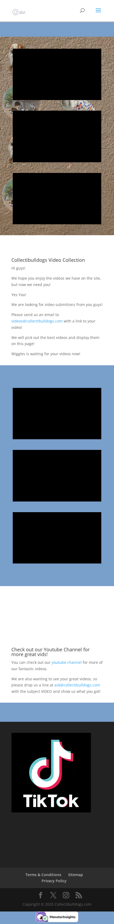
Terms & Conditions (43, 874)
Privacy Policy (54, 880)
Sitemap (75, 874)
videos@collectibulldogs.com (37, 321)
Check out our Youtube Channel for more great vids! (50, 651)
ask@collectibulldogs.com (77, 684)
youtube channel (67, 662)
